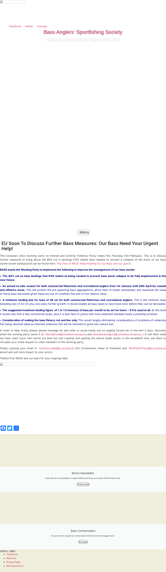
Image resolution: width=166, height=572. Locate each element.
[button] (83, 232)
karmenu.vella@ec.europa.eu (56, 348)
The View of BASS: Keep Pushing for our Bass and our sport (93, 263)
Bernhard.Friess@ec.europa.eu (147, 348)
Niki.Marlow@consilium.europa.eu (66, 334)
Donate (83, 541)
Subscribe (83, 484)
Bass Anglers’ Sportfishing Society (83, 32)
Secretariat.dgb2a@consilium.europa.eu (117, 334)
